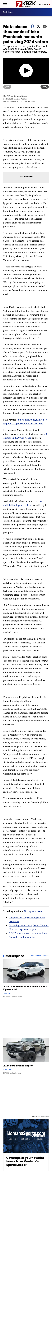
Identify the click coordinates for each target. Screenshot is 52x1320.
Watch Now (44, 4)
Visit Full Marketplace (40, 956)
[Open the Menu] (4, 4)
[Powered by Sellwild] (45, 1117)
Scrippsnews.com (33, 911)
